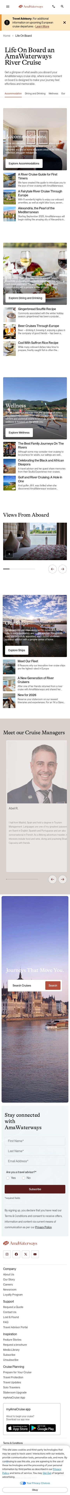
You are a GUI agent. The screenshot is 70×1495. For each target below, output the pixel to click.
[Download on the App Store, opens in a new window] (18, 1428)
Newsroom (9, 1290)
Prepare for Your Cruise (17, 1372)
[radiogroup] (35, 1178)
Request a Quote (13, 1307)
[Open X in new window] (26, 1254)
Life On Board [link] (23, 35)
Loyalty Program (13, 1295)
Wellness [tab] (53, 93)
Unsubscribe (10, 1360)
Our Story (9, 1279)
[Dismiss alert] (64, 22)
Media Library (11, 1350)
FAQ (5, 1322)
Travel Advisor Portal (15, 1327)
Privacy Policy (43, 1227)
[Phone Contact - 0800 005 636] (54, 6)
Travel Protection (13, 1377)
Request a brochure (15, 1345)
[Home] (31, 6)
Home (6, 35)
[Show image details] (9, 554)
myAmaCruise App (14, 1398)
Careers (8, 1285)
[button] (62, 6)
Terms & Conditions (13, 1443)
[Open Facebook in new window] (16, 1254)
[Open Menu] (8, 6)
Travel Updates (12, 1382)
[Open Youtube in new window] (35, 1254)
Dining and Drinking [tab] (35, 93)
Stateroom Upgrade (15, 1392)
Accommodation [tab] (13, 93)
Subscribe (9, 1355)
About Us (8, 1274)
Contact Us (9, 1312)
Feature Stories (12, 1340)
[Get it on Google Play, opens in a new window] (43, 1428)
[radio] (7, 1177)
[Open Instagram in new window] (7, 1254)
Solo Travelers (11, 1387)
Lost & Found (11, 1317)
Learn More (42, 26)
